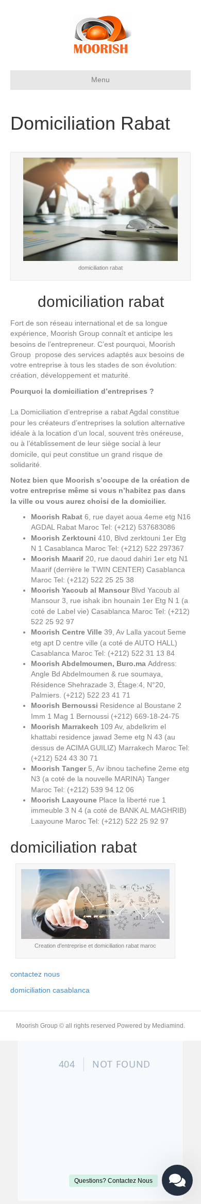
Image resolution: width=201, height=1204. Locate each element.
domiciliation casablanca (51, 990)
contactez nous (35, 974)
